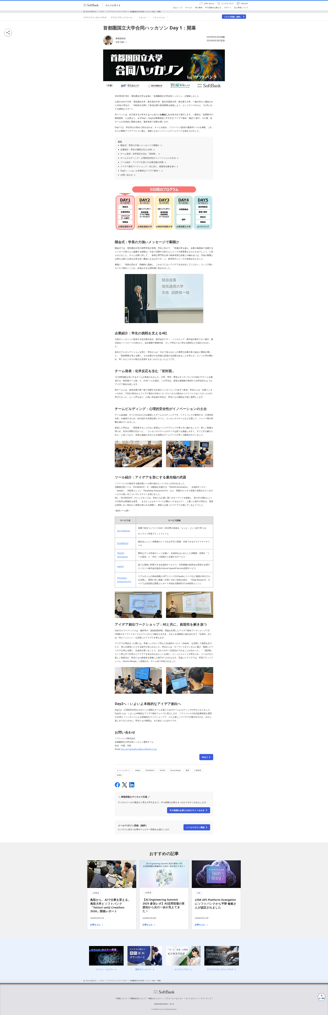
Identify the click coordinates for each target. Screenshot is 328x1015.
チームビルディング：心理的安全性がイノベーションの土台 (148, 158)
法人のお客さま (113, 5)
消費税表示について (138, 998)
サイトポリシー (192, 998)
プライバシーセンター (174, 998)
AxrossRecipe (123, 530)
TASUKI (162, 770)
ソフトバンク (164, 992)
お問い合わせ (126, 174)
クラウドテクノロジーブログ (95, 17)
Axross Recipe (175, 770)
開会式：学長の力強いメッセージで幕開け (139, 145)
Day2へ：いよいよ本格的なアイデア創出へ (140, 170)
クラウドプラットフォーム (121, 17)
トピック (142, 17)
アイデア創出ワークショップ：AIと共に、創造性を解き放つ (148, 166)
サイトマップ (206, 998)
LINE (198, 893)
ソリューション (159, 17)
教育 (187, 770)
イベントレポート (123, 770)
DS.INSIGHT (123, 543)
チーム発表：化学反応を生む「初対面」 (138, 153)
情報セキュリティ (155, 998)
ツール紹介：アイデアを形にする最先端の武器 (141, 162)
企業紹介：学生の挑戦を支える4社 (136, 149)
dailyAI (120, 566)
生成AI (119, 775)
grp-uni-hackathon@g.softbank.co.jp (139, 749)
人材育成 (197, 770)
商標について (122, 998)
